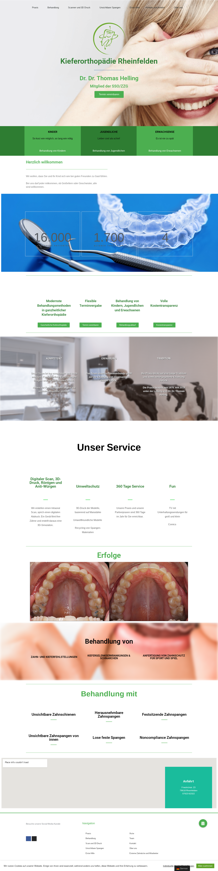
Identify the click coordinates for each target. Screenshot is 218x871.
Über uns (178, 7)
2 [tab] (110, 618)
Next (187, 591)
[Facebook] (28, 838)
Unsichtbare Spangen (110, 7)
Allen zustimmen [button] (205, 866)
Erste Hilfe (135, 7)
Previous (30, 591)
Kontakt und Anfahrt (155, 7)
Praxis (35, 7)
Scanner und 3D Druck (79, 7)
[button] (109, 94)
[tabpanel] (109, 591)
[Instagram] (34, 838)
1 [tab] (107, 618)
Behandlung (53, 7)
